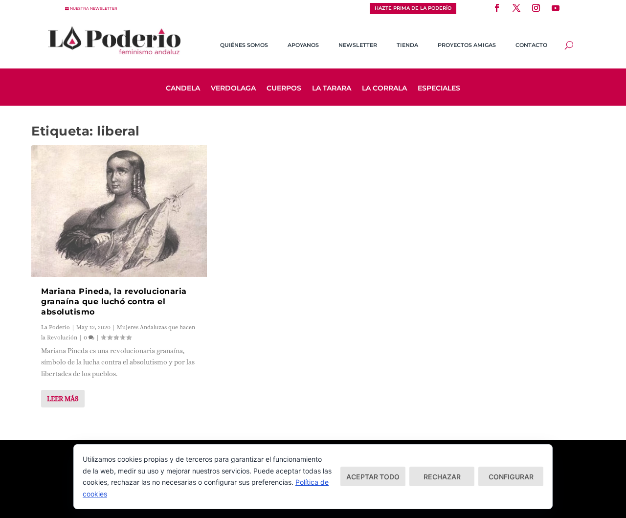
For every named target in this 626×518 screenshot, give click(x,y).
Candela (183, 88)
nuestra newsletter (93, 8)
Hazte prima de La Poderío (413, 8)
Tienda (407, 45)
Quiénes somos (244, 45)
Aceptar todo (373, 477)
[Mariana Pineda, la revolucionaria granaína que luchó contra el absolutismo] (119, 211)
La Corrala (384, 88)
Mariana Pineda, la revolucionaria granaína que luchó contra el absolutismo (114, 301)
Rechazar (442, 477)
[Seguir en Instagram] (536, 8)
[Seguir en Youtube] (555, 8)
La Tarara (331, 88)
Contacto (531, 45)
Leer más (63, 399)
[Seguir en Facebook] (497, 8)
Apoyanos (303, 45)
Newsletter (357, 45)
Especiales (439, 88)
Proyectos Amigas (467, 45)
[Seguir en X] (516, 8)
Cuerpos (284, 88)
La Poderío (55, 327)
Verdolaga (233, 88)
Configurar (511, 477)
